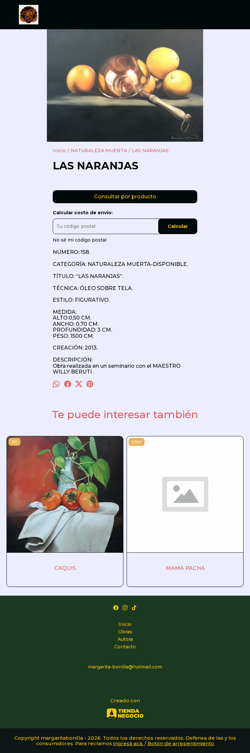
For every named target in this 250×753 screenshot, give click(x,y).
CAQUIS (65, 568)
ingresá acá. (129, 743)
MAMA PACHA (185, 568)
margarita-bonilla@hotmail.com (125, 667)
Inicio (125, 624)
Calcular (178, 226)
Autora (125, 639)
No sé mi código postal (79, 240)
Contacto (125, 647)
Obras (125, 632)
